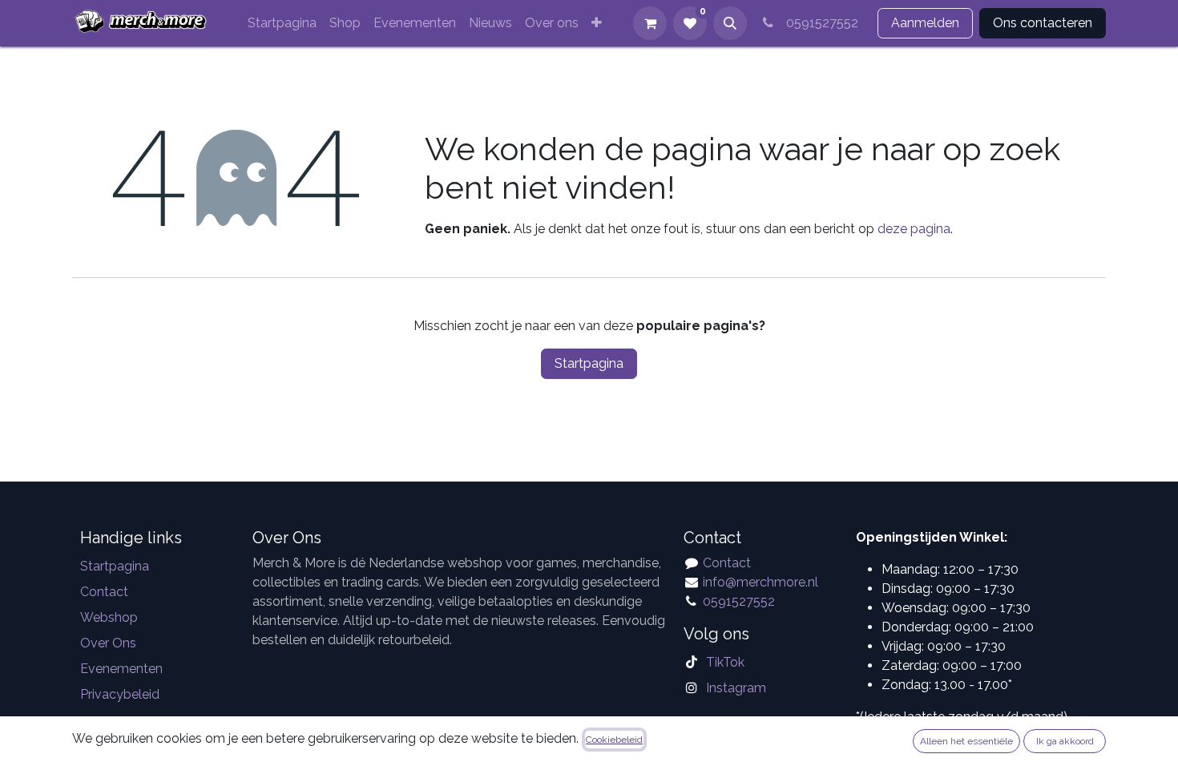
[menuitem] (282, 23)
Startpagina (589, 363)
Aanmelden (925, 22)
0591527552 (819, 22)
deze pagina (913, 228)
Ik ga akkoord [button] (1065, 741)
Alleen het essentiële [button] (966, 741)
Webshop (109, 617)
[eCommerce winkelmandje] (650, 23)
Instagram (736, 687)
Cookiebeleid (614, 739)
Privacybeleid (119, 694)
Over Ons (108, 643)
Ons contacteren (1042, 22)
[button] (730, 23)
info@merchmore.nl (762, 582)
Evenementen (121, 668)
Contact (104, 591)
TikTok (725, 662)
